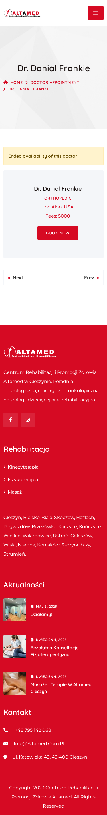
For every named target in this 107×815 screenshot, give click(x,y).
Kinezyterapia (23, 467)
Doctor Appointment (54, 82)
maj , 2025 (46, 606)
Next (18, 277)
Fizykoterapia (23, 479)
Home (17, 82)
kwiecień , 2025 (51, 640)
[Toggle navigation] (96, 13)
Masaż (15, 492)
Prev (89, 277)
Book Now (57, 233)
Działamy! (41, 614)
